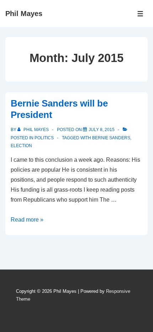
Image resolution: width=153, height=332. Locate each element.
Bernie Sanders (111, 137)
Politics (44, 137)
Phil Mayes (23, 13)
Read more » (27, 220)
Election (21, 145)
